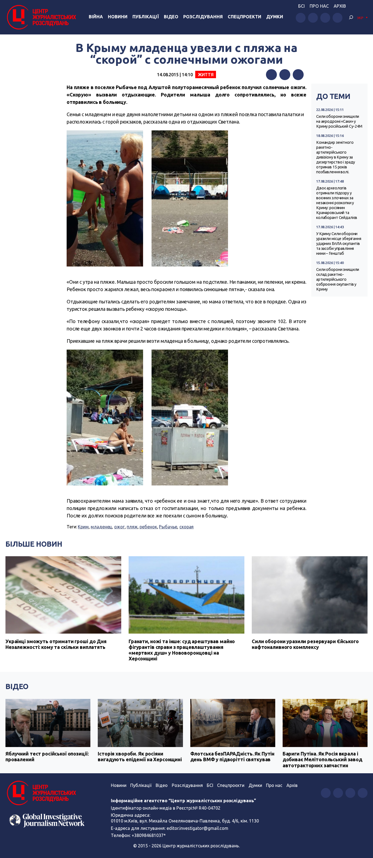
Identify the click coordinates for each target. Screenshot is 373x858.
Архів (340, 6)
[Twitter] (284, 74)
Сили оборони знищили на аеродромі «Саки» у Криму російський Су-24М (339, 121)
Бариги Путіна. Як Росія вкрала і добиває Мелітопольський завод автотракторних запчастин (322, 759)
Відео (171, 16)
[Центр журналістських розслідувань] (40, 17)
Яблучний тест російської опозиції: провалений (46, 756)
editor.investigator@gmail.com (197, 828)
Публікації (145, 16)
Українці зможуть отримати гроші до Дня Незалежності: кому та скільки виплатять (55, 644)
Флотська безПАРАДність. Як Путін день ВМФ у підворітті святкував (232, 756)
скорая (186, 526)
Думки (274, 16)
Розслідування (203, 16)
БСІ (301, 6)
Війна (96, 16)
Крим (83, 526)
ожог (119, 526)
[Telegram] (298, 74)
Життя (206, 74)
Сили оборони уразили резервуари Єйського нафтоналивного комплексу (305, 644)
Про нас (319, 6)
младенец (101, 526)
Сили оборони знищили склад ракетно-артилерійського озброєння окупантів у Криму (337, 279)
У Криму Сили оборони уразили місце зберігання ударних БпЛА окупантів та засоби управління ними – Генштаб (338, 244)
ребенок (148, 526)
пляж (132, 526)
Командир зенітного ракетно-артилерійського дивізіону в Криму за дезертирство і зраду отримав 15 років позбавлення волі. (335, 157)
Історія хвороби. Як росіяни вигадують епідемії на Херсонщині (140, 756)
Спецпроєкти (230, 785)
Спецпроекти (244, 16)
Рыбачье (168, 526)
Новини (118, 16)
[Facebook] (271, 74)
